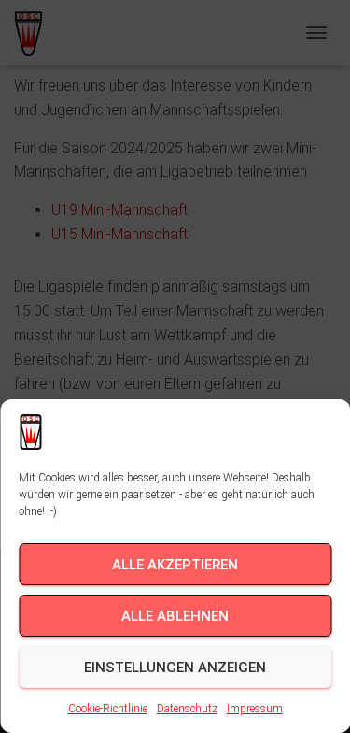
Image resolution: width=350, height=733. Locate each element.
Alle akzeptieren (175, 564)
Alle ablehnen (175, 616)
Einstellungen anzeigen (175, 667)
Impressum (255, 708)
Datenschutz (187, 708)
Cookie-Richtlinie (107, 708)
